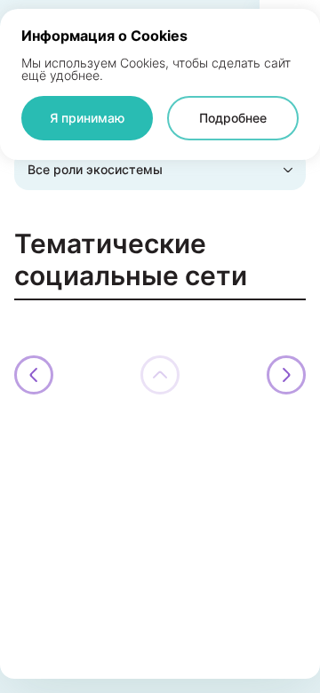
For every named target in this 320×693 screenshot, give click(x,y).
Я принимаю (87, 117)
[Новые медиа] (33, 374)
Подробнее (233, 117)
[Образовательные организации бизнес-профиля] (286, 374)
